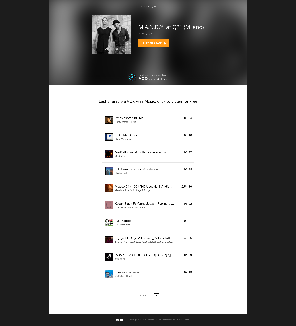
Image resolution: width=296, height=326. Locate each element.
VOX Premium (183, 319)
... (151, 295)
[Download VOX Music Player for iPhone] (111, 34)
